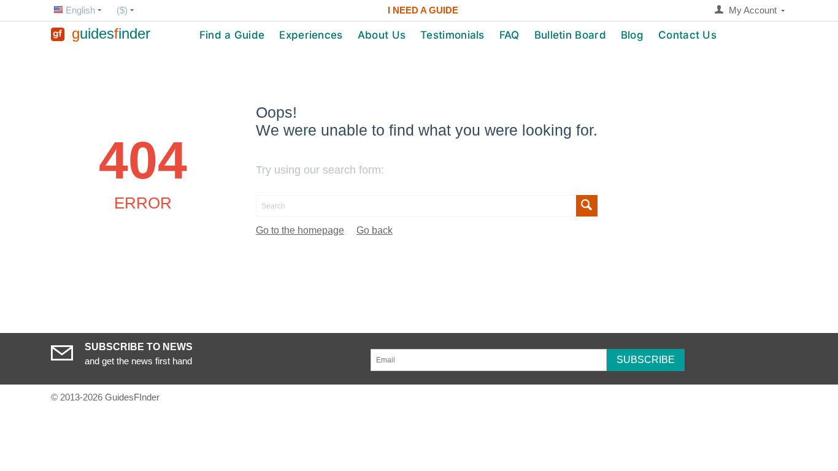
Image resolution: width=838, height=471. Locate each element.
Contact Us (687, 35)
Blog (632, 35)
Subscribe (646, 359)
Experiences (310, 35)
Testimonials (452, 35)
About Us (382, 35)
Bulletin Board (570, 35)
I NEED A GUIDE (423, 10)
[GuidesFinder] (57, 33)
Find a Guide (232, 35)
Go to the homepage (300, 230)
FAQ (509, 35)
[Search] (587, 205)
